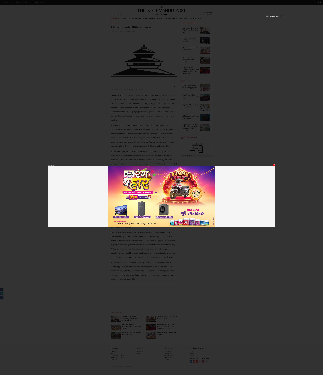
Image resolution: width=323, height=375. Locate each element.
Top (319, 362)
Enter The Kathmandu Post (274, 16)
